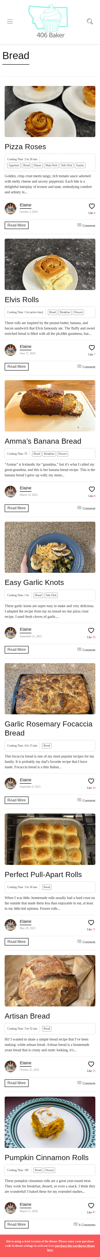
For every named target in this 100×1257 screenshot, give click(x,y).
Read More (16, 225)
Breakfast (65, 312)
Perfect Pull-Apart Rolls (43, 874)
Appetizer (14, 165)
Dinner (37, 165)
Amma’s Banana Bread (43, 441)
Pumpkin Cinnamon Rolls (47, 1157)
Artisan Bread (27, 1016)
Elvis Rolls (22, 299)
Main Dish (51, 165)
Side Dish (66, 165)
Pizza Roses (25, 146)
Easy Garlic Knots (34, 582)
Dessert (78, 312)
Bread (26, 165)
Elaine (25, 205)
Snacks (80, 165)
